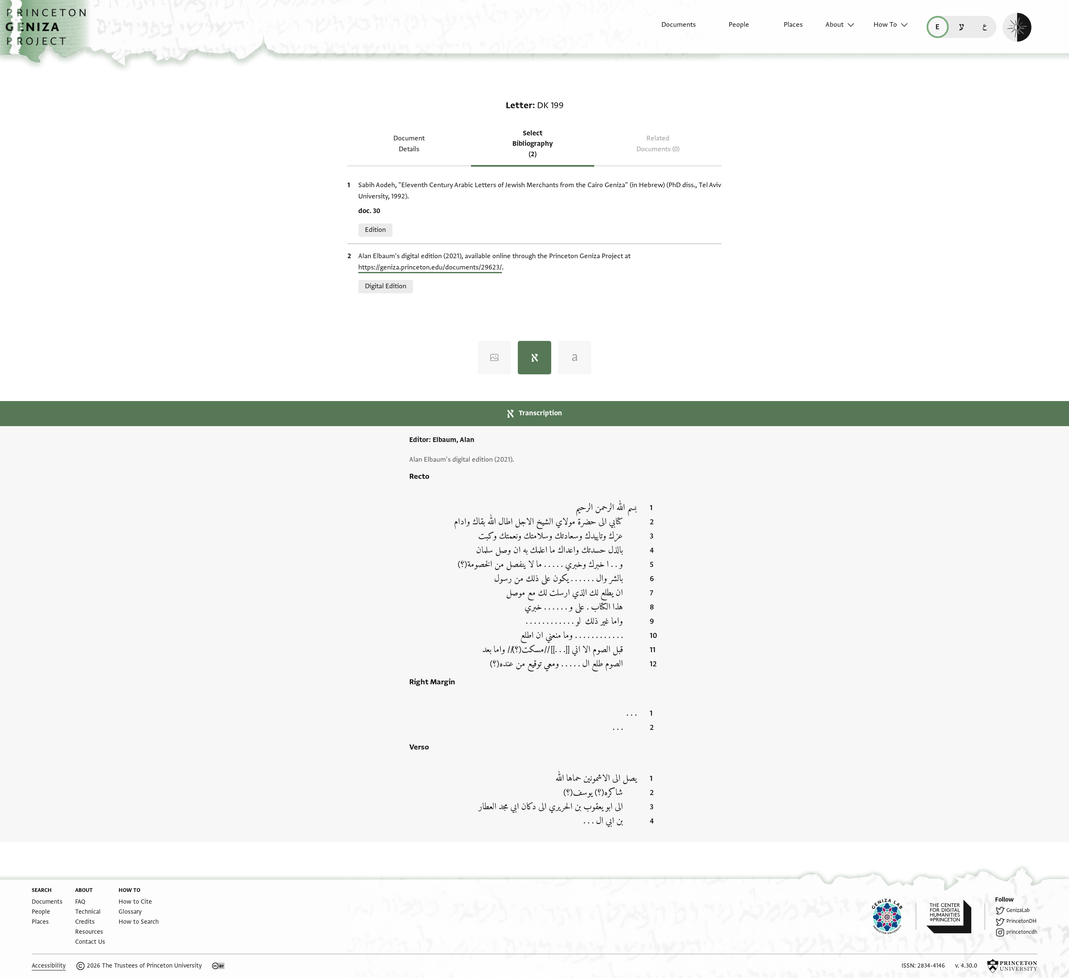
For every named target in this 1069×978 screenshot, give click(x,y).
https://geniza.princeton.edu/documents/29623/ (430, 267)
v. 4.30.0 (966, 966)
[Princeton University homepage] (1012, 966)
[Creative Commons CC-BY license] (218, 966)
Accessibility (49, 966)
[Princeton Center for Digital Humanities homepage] (955, 916)
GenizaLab (1018, 910)
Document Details (409, 143)
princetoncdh (1021, 932)
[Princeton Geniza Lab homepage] (894, 916)
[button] (48, 31)
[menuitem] (671, 29)
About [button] (835, 24)
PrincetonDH (1021, 921)
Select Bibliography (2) (532, 143)
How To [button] (885, 24)
